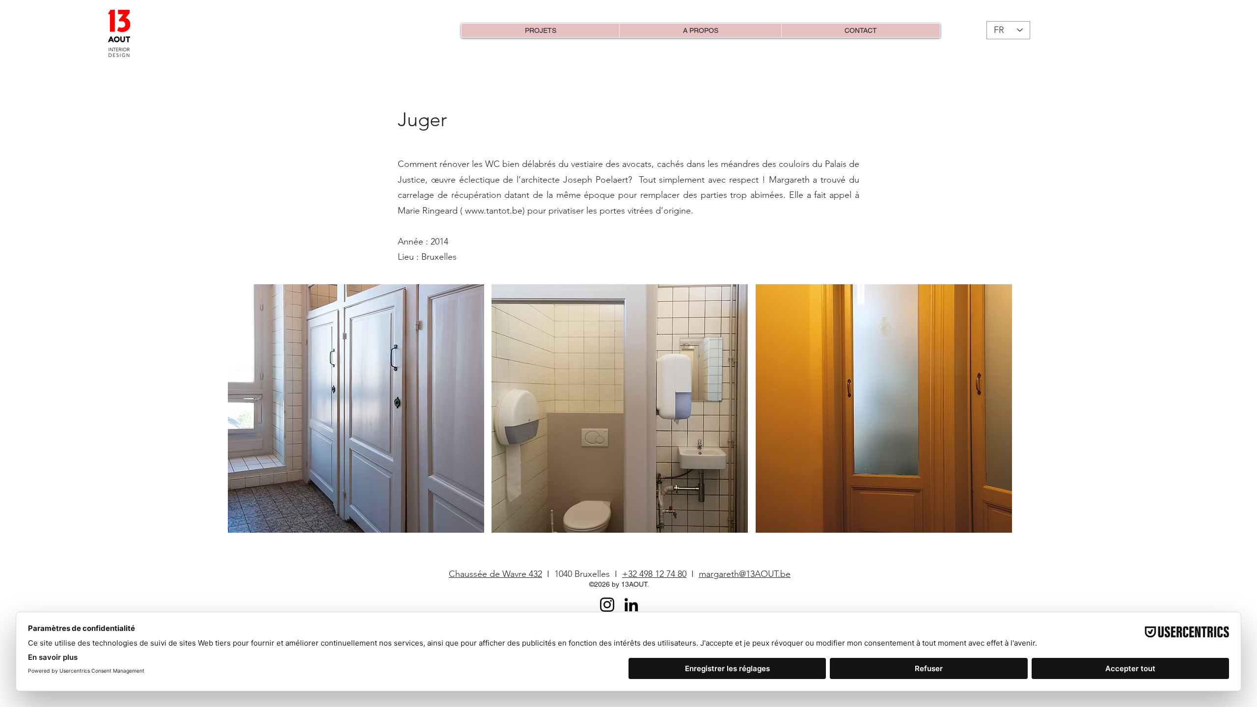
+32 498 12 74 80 (654, 574)
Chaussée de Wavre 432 (495, 574)
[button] (356, 408)
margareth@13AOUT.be (745, 574)
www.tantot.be (493, 210)
